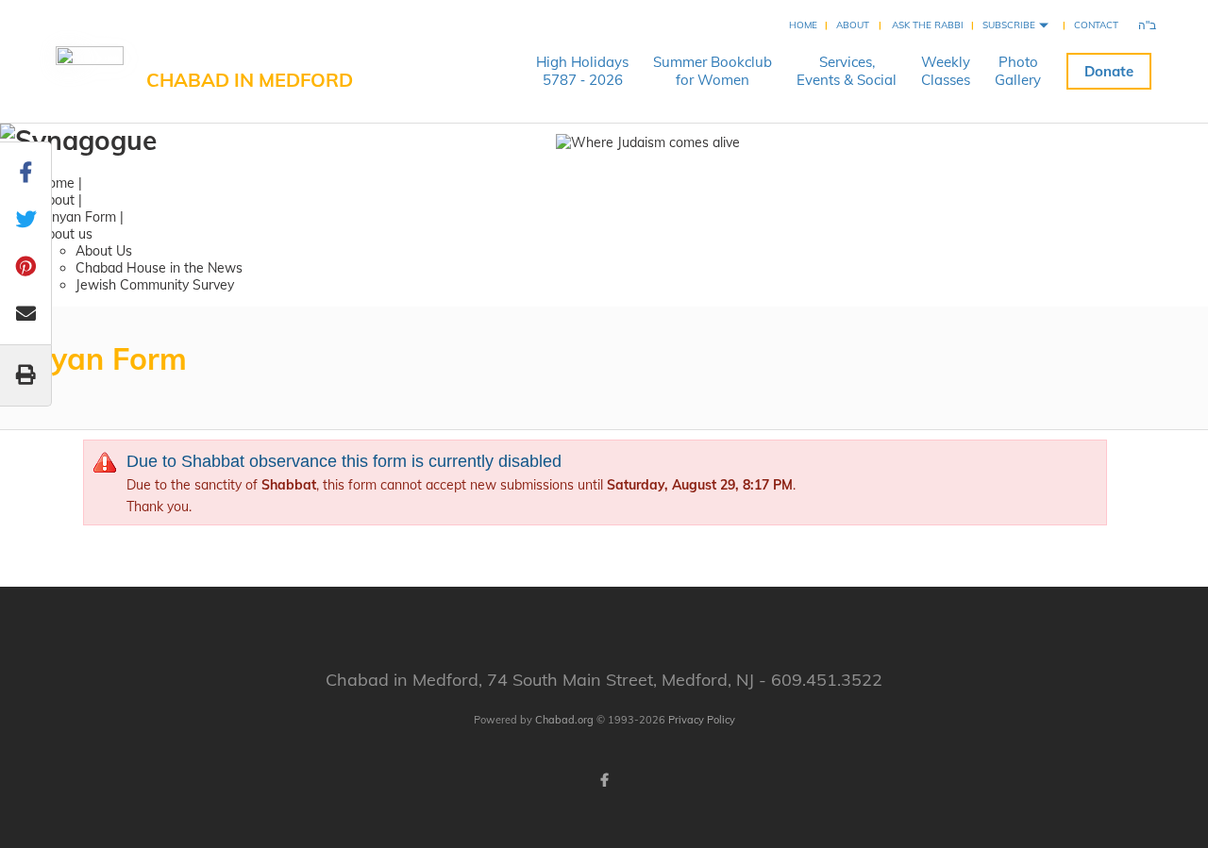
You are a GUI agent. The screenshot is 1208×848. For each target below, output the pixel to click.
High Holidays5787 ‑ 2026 (582, 71)
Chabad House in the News (159, 267)
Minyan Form (77, 216)
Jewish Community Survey (155, 284)
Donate (1108, 71)
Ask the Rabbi (928, 25)
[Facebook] (604, 780)
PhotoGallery (1018, 71)
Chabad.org (564, 719)
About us (65, 233)
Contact (1096, 25)
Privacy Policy (701, 719)
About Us (104, 250)
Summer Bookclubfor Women (712, 71)
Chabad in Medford (249, 79)
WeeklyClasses (945, 71)
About (852, 25)
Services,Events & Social (847, 71)
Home (803, 25)
